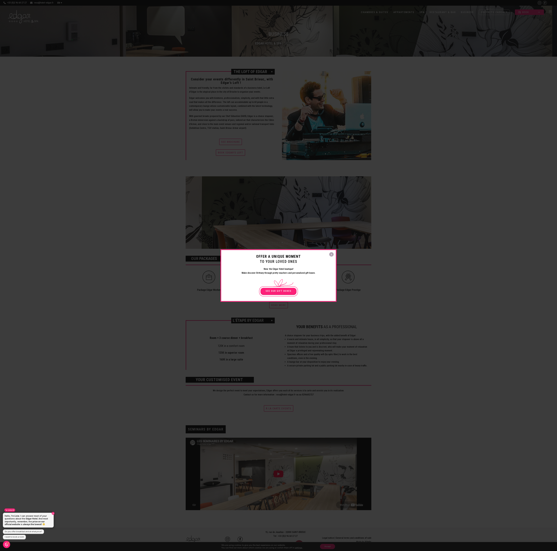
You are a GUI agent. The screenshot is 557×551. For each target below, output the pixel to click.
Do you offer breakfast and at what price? (23, 531)
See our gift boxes (278, 291)
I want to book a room (14, 537)
